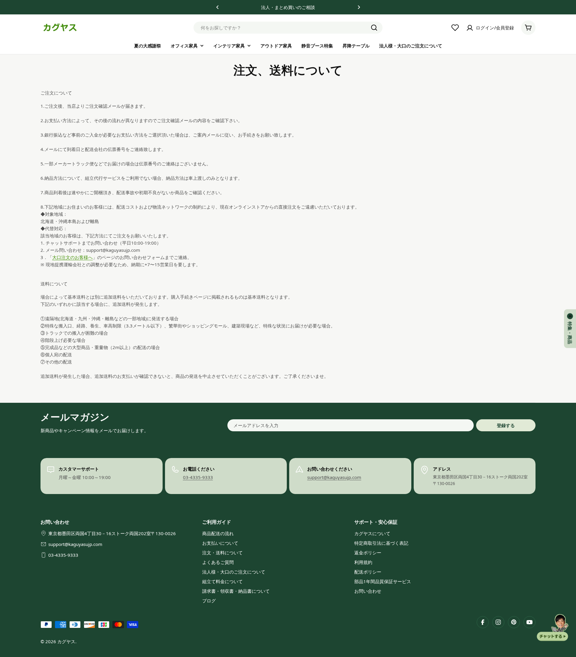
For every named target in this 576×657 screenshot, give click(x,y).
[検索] (374, 27)
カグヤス (66, 641)
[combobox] (288, 28)
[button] (217, 7)
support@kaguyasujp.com (334, 477)
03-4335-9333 (198, 477)
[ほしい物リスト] (455, 28)
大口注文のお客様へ (72, 257)
